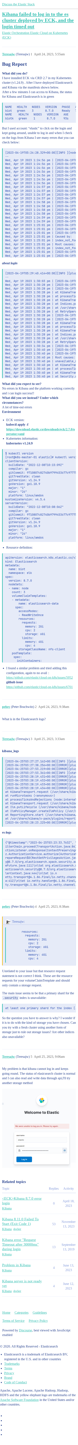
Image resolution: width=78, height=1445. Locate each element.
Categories (21, 1312)
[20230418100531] (39, 1128)
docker (17, 1229)
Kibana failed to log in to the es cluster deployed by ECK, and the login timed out (38, 20)
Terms (8, 1368)
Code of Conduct (15, 1382)
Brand (8, 1377)
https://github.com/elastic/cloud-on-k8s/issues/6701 (39, 687)
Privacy (9, 1373)
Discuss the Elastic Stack (18, 4)
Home (6, 1312)
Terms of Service (13, 1320)
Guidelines (40, 1312)
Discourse (25, 1330)
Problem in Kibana (16, 1265)
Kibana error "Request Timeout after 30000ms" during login (20, 1244)
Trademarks (12, 1363)
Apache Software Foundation (19, 1400)
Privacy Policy (38, 1320)
